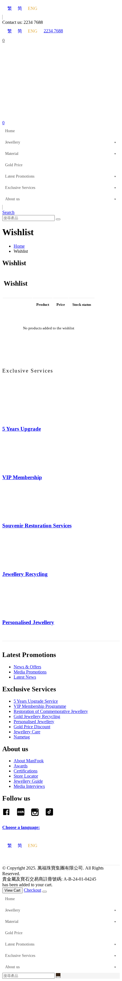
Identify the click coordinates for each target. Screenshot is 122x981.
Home (10, 131)
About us (12, 199)
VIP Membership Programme (40, 706)
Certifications (25, 771)
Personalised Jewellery (34, 721)
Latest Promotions (19, 176)
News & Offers (27, 666)
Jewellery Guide (28, 781)
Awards (21, 765)
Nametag (22, 736)
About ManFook (29, 760)
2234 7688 (53, 30)
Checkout (32, 890)
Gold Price (13, 165)
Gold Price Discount (32, 726)
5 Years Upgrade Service (36, 701)
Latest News (25, 677)
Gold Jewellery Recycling (37, 716)
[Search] (58, 219)
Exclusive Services (20, 188)
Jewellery (12, 142)
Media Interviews (29, 786)
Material (11, 153)
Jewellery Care (27, 731)
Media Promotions (30, 672)
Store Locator (26, 776)
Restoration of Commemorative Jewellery (51, 711)
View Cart (12, 890)
